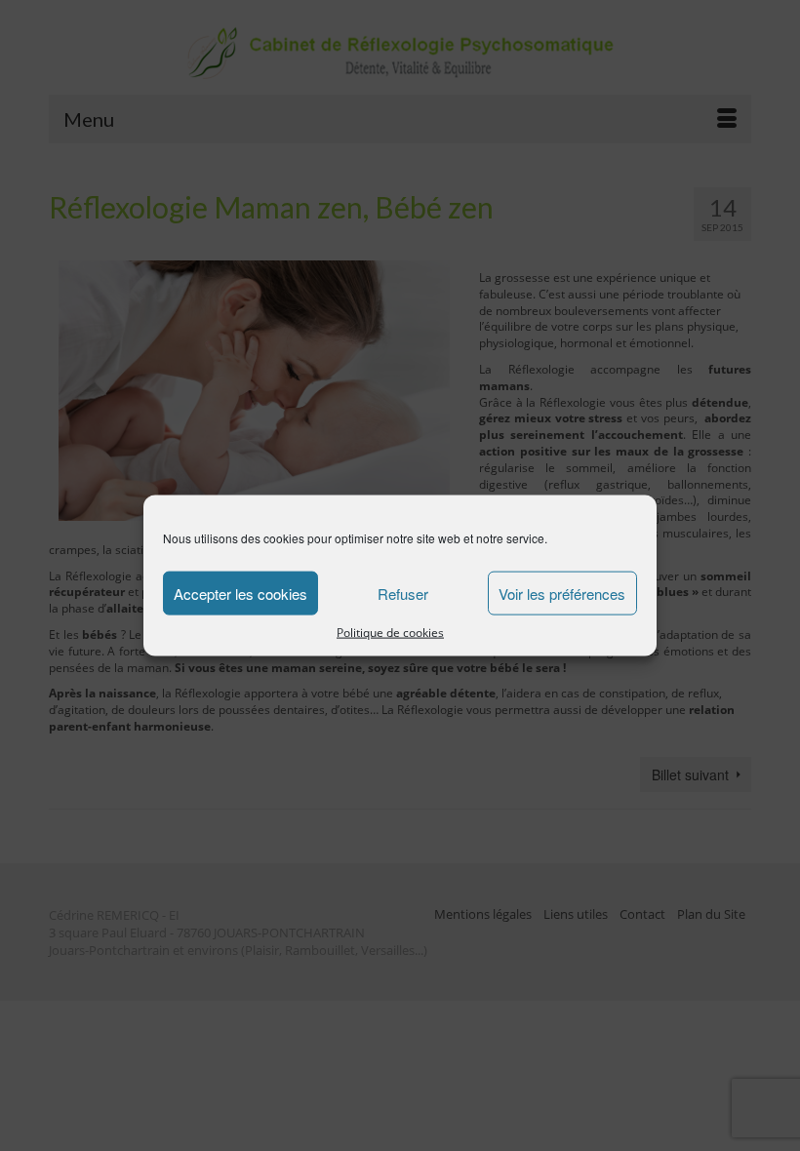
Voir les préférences (562, 592)
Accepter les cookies (240, 592)
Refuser (403, 592)
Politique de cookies (390, 632)
